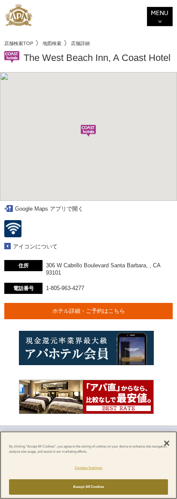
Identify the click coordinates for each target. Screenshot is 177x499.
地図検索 (52, 43)
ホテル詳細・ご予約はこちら (88, 311)
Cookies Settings (88, 468)
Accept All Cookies (88, 487)
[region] (88, 465)
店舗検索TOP (18, 43)
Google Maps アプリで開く (49, 209)
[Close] (166, 443)
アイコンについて (35, 246)
